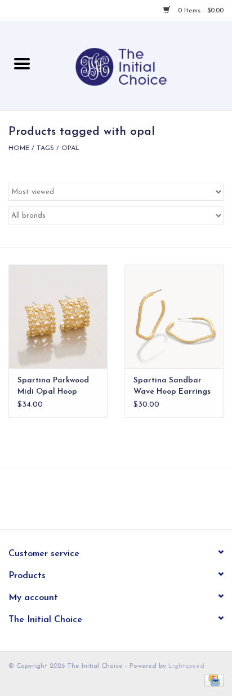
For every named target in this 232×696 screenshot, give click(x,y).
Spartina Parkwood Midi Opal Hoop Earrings (53, 387)
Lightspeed (186, 666)
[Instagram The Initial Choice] (126, 503)
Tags (45, 148)
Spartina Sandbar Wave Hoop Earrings (172, 386)
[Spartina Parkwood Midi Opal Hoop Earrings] (58, 316)
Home (18, 148)
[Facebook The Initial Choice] (106, 503)
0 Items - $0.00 (200, 10)
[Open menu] (22, 63)
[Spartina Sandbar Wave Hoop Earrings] (174, 316)
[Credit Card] (212, 680)
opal (70, 148)
